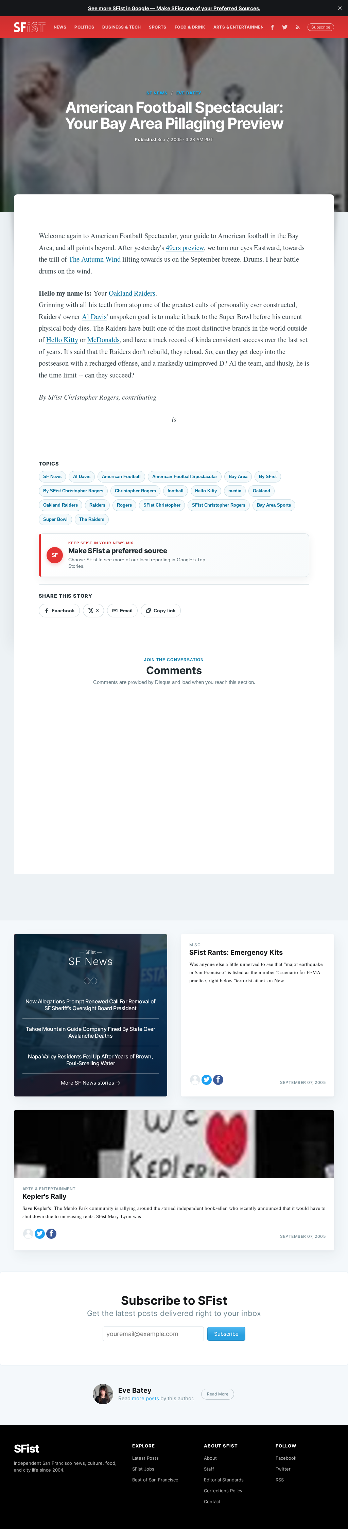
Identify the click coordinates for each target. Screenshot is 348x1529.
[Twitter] (284, 27)
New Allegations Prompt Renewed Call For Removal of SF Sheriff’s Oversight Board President (90, 1005)
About (210, 1458)
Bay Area (238, 476)
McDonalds (103, 339)
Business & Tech (121, 27)
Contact (212, 1501)
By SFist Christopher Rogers (73, 490)
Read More (217, 1393)
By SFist (268, 476)
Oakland (261, 490)
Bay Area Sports (274, 505)
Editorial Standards (224, 1479)
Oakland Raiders (132, 293)
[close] (339, 8)
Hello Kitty (62, 339)
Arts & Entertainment (240, 27)
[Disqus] (174, 789)
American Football (121, 476)
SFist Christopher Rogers (218, 505)
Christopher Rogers (135, 490)
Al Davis (94, 316)
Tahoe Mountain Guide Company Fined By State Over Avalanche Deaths (90, 1032)
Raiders (97, 505)
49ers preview (185, 247)
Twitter (283, 1469)
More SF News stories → (90, 1082)
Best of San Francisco (155, 1479)
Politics (84, 27)
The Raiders (91, 519)
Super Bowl (55, 519)
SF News (157, 92)
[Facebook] (272, 27)
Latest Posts (145, 1458)
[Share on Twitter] (206, 1080)
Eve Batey (189, 92)
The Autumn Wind (95, 259)
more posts (145, 1398)
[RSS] (299, 27)
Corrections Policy (223, 1490)
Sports (157, 27)
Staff (209, 1469)
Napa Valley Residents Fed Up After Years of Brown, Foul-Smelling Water (90, 1060)
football (176, 490)
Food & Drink (190, 27)
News (60, 27)
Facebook (286, 1458)
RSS (280, 1479)
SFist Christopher (161, 505)
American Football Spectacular (184, 476)
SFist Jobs (143, 1469)
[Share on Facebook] (218, 1080)
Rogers (124, 505)
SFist (26, 1448)
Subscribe (320, 27)
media (234, 490)
